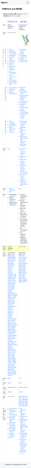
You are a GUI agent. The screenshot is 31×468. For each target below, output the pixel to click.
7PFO (23, 398)
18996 (9, 383)
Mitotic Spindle (13, 81)
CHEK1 (23, 260)
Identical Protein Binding (13, 92)
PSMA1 (20, 279)
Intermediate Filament (12, 430)
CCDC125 (10, 268)
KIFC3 (14, 306)
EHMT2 (12, 286)
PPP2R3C (10, 340)
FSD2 (9, 289)
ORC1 (20, 275)
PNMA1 (15, 335)
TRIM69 (14, 361)
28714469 (12, 205)
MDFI (12, 325)
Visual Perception (12, 122)
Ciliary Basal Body (12, 77)
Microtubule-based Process (13, 410)
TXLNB (14, 363)
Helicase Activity (22, 99)
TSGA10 (10, 363)
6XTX (26, 396)
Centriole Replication (12, 433)
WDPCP (10, 249)
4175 (20, 378)
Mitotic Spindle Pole (13, 83)
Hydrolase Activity (22, 105)
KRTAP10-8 (11, 311)
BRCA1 (9, 260)
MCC (14, 323)
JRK (13, 300)
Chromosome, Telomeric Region (23, 50)
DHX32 (14, 283)
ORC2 (23, 275)
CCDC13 (10, 269)
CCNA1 (20, 257)
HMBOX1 (10, 297)
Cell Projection (12, 80)
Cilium (10, 71)
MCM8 (23, 271)
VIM (9, 364)
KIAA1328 (10, 306)
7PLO (26, 398)
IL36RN (20, 266)
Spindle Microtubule (12, 68)
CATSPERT (22, 256)
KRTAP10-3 (11, 308)
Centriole (11, 63)
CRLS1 (20, 262)
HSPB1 (24, 265)
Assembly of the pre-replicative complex (23, 162)
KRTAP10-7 (11, 309)
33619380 (22, 207)
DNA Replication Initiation (23, 133)
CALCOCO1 (11, 262)
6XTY (20, 398)
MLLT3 (25, 272)
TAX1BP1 (14, 351)
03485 (20, 383)
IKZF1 (13, 298)
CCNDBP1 (10, 277)
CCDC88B (10, 275)
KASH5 (13, 302)
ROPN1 (13, 343)
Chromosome (23, 57)
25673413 (22, 211)
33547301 (22, 199)
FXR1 (12, 289)
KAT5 (9, 303)
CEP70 (9, 282)
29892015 (12, 196)
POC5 (13, 337)
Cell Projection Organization (12, 125)
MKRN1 (14, 326)
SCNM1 (10, 346)
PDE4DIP (10, 332)
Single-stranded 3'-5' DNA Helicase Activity (24, 116)
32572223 (22, 227)
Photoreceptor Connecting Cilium (12, 73)
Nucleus (22, 54)
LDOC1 (15, 318)
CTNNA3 (10, 283)
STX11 (14, 349)
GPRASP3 (14, 294)
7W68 (23, 399)
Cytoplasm (12, 57)
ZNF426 (10, 372)
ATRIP (24, 254)
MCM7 (20, 271)
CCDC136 (10, 271)
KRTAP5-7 (10, 317)
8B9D (26, 399)
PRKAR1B (10, 341)
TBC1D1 (10, 352)
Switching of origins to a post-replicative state (24, 183)
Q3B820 (10, 392)
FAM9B (12, 288)
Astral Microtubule (12, 50)
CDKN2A (24, 259)
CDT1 (20, 260)
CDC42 (24, 257)
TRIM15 (10, 358)
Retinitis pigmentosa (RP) (12, 190)
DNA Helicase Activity (23, 92)
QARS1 (15, 341)
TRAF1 (13, 355)
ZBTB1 (9, 366)
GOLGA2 (10, 291)
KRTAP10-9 (11, 312)
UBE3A (20, 282)
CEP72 (13, 282)
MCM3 (20, 269)
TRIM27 (14, 358)
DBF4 (23, 262)
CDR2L (9, 279)
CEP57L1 (10, 280)
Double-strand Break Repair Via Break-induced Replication (23, 124)
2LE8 (23, 396)
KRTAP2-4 (10, 315)
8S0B (20, 402)
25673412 (22, 231)
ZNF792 (10, 374)
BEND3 (14, 257)
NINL (13, 329)
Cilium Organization (12, 128)
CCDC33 (10, 274)
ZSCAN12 (10, 375)
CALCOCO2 (11, 263)
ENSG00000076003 (23, 388)
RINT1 (9, 343)
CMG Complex (23, 61)
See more (10, 437)
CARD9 (9, 265)
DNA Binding (23, 90)
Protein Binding (13, 87)
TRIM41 (14, 360)
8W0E (23, 404)
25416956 (24, 14)
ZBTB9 (24, 282)
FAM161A (12, 21)
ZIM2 (9, 369)
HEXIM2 (15, 295)
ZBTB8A (14, 367)
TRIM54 (10, 361)
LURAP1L (13, 320)
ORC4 (20, 277)
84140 (9, 378)
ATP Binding (23, 103)
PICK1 (12, 334)
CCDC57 (14, 274)
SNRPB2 (25, 280)
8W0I (23, 405)
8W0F (26, 404)
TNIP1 (13, 354)
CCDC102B (10, 266)
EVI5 (9, 288)
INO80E (10, 300)
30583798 (11, 200)
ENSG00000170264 (12, 388)
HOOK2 (10, 298)
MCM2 (24, 268)
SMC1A (20, 280)
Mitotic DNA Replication (23, 145)
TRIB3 (13, 357)
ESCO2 (20, 263)
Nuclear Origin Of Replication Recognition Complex (23, 435)
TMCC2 (9, 354)
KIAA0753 (10, 305)
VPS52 (12, 364)
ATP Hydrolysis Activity (24, 108)
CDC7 (20, 259)
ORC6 (23, 277)
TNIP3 (9, 355)
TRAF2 (9, 357)
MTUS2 (13, 328)
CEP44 (13, 279)
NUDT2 (24, 274)
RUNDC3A (14, 344)
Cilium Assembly (11, 131)
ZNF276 (14, 371)
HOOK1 (15, 297)
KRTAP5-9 (10, 318)
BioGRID (13, 16)
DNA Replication (23, 129)
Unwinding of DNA (23, 157)
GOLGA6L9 (10, 292)
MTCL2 (9, 328)
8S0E (26, 402)
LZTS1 (9, 321)
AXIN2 (9, 256)
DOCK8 (9, 285)
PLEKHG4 (10, 335)
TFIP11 (14, 352)
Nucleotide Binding (22, 88)
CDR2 (14, 277)
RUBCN (10, 344)
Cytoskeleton (12, 66)
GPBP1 (9, 294)
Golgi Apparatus (11, 59)
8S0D (23, 402)
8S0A (26, 401)
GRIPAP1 (10, 295)
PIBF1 (9, 334)
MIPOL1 (10, 326)
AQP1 (12, 254)
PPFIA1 (10, 338)
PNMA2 (10, 337)
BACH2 (13, 256)
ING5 (24, 266)
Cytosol (11, 64)
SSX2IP (10, 349)
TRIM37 (10, 360)
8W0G (20, 405)
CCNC (14, 275)
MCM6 (23, 21)
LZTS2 (13, 321)
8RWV (20, 401)
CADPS (14, 260)
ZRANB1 (14, 374)
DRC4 (13, 285)
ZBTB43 (10, 367)
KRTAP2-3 (10, 314)
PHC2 (14, 332)
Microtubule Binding (12, 89)
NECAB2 (10, 329)
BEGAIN (10, 257)
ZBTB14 (14, 366)
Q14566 (20, 392)
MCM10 (20, 268)
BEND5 (9, 259)
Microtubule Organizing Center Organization (12, 420)
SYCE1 (9, 351)
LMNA (9, 320)
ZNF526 (14, 372)
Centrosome (12, 61)
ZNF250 (10, 371)
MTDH (20, 274)
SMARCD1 (10, 348)
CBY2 (13, 265)
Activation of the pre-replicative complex (23, 177)
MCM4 (23, 269)
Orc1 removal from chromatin (24, 172)
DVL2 (9, 286)
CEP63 (14, 280)
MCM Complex (24, 60)
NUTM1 (9, 331)
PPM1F (14, 338)
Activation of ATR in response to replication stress (23, 152)
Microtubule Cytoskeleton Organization (12, 425)
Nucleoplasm (12, 55)
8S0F (20, 404)
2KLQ (20, 396)
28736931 (23, 243)
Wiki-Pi (4, 2)
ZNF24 (12, 369)
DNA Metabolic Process (24, 417)
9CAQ (26, 405)
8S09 (23, 401)
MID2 (15, 325)
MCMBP (21, 272)
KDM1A (13, 303)
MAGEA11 (10, 323)
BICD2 (13, 259)
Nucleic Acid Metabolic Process (23, 440)
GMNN (20, 265)
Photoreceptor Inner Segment (13, 53)
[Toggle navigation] (27, 2)
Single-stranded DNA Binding (24, 96)
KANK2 (9, 302)
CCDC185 (10, 272)
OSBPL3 (14, 331)
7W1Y (20, 399)
